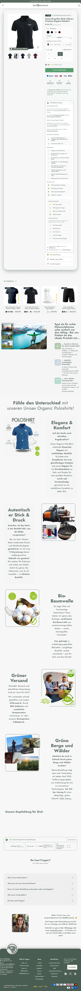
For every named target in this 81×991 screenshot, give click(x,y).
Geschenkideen (39, 976)
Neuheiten (39, 966)
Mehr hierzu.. (66, 798)
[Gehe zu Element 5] (35, 56)
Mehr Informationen (72, 839)
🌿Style (39, 963)
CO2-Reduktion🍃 (24, 973)
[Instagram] (70, 974)
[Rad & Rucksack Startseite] (40, 5)
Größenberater (52, 247)
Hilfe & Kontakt (24, 966)
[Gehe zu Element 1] (10, 56)
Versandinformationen (55, 971)
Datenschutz (54, 974)
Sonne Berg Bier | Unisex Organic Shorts (68, 307)
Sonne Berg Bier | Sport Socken (50, 307)
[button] (19, 49)
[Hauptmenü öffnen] (3, 5)
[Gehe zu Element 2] (16, 56)
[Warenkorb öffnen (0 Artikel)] (79, 5)
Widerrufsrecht (54, 966)
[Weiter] (70, 44)
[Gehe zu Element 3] (22, 56)
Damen (39, 974)
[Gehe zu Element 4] (29, 56)
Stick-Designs (39, 979)
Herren (39, 971)
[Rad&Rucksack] (12, 948)
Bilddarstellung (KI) (67, 249)
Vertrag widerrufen (54, 963)
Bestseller (39, 968)
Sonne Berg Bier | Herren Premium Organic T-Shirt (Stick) (13, 307)
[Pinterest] (75, 974)
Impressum (54, 976)
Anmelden (72, 967)
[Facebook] (65, 974)
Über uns (24, 963)
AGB (54, 968)
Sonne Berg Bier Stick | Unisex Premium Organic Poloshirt (32, 307)
